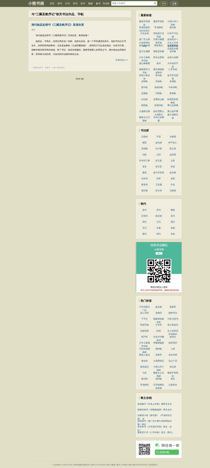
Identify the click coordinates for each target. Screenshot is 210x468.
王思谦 (158, 184)
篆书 (98, 3)
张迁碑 (173, 367)
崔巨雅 (144, 190)
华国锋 (144, 148)
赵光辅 (158, 142)
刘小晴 (158, 148)
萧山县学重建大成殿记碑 (172, 111)
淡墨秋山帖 (158, 99)
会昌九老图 (172, 57)
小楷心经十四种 (172, 21)
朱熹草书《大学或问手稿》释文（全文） (154, 426)
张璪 (173, 166)
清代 (173, 216)
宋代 (159, 210)
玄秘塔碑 (144, 331)
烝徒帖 (158, 81)
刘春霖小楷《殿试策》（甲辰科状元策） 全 (154, 415)
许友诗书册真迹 (158, 337)
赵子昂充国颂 (172, 75)
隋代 (144, 234)
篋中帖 (144, 87)
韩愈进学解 (158, 51)
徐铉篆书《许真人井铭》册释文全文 (154, 404)
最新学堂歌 (158, 21)
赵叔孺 (173, 154)
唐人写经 (144, 313)
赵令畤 (173, 172)
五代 (144, 228)
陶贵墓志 (158, 45)
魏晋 (173, 210)
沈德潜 (173, 190)
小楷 (173, 349)
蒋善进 (144, 184)
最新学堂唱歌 (144, 21)
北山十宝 (172, 361)
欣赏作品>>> (122, 60)
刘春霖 (173, 136)
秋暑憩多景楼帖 (172, 99)
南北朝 (158, 216)
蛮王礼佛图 (144, 51)
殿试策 (173, 27)
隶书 (83, 3)
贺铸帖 (144, 81)
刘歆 (144, 154)
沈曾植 (144, 136)
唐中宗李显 (158, 172)
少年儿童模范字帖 (144, 57)
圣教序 (47, 68)
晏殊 (144, 172)
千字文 (144, 319)
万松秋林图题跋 (144, 349)
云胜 (173, 160)
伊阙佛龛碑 (158, 343)
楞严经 (144, 337)
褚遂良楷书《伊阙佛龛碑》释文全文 (154, 409)
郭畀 (159, 178)
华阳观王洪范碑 (158, 33)
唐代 (144, 210)
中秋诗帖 (172, 87)
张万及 (158, 166)
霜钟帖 (158, 349)
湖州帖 (158, 379)
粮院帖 (144, 105)
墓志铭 (158, 307)
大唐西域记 (158, 361)
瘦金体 (144, 361)
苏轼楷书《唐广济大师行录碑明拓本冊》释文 (154, 421)
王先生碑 (144, 33)
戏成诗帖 (158, 87)
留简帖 (173, 93)
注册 (174, 3)
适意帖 (144, 93)
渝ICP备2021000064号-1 (139, 465)
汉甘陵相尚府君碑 (158, 385)
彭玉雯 (158, 160)
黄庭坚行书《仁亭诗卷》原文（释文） (155, 432)
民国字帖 (144, 325)
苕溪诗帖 (158, 105)
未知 (173, 234)
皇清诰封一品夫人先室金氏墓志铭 (172, 39)
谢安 (144, 166)
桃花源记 (144, 367)
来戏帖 (173, 81)
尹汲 (159, 136)
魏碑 (90, 3)
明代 (144, 222)
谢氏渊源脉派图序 (158, 69)
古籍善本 (172, 384)
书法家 (106, 3)
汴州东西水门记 (144, 307)
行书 (67, 3)
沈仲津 (144, 178)
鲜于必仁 (172, 142)
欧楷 (159, 331)
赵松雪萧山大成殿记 (158, 111)
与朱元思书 (172, 319)
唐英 (173, 178)
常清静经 (158, 27)
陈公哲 (173, 148)
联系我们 (153, 465)
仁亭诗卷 (172, 69)
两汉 (173, 222)
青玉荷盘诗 (172, 325)
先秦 (159, 228)
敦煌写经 (172, 343)
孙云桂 (158, 190)
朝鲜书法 (172, 313)
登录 (164, 3)
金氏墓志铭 (144, 45)
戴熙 (144, 142)
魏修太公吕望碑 (144, 117)
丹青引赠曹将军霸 (158, 39)
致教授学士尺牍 (144, 69)
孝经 (173, 379)
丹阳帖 (158, 93)
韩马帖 (158, 75)
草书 (75, 3)
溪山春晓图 (144, 63)
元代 (159, 222)
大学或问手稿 (172, 63)
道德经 (158, 313)
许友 (173, 184)
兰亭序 (158, 325)
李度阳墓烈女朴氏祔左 (144, 27)
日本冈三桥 (144, 160)
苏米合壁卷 (158, 57)
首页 (52, 3)
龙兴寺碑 (172, 355)
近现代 (144, 216)
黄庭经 (173, 307)
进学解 (173, 51)
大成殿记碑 (144, 111)
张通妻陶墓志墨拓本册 (172, 45)
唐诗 (159, 63)
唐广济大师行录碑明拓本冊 (144, 39)
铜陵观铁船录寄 (158, 319)
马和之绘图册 (158, 117)
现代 (159, 234)
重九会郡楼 (172, 105)
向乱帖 (144, 99)
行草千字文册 (172, 33)
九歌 (144, 373)
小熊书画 (36, 3)
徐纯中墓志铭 (144, 75)
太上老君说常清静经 (172, 331)
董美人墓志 (144, 355)
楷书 (59, 3)
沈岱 (159, 154)
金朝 (173, 228)
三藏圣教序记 (37, 68)
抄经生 (173, 337)
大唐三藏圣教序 (58, 68)
